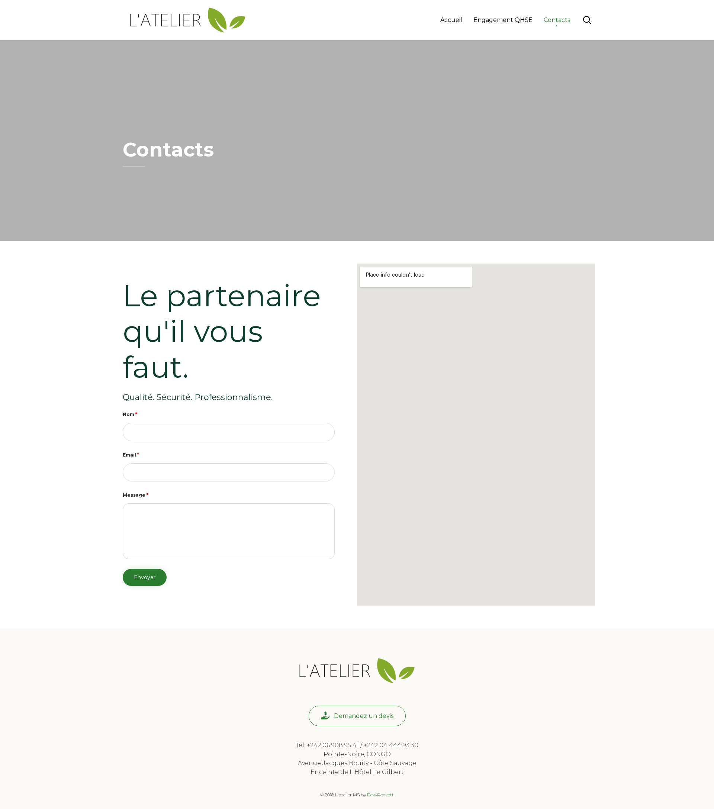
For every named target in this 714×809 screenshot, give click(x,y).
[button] (357, 716)
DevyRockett (380, 794)
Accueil (451, 19)
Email (131, 455)
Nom (130, 414)
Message (135, 495)
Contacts (557, 19)
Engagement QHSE (503, 19)
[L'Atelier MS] (188, 20)
